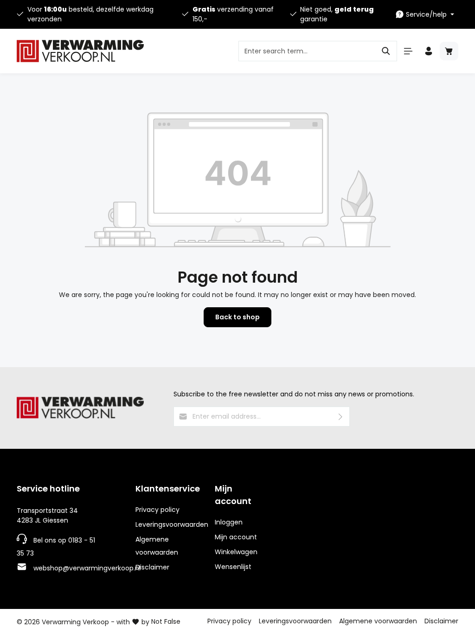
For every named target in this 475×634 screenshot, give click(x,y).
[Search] (386, 51)
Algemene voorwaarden (156, 546)
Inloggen (229, 522)
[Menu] (408, 51)
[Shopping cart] (449, 51)
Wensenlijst (233, 566)
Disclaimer (152, 567)
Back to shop (237, 317)
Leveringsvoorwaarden (171, 524)
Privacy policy (157, 509)
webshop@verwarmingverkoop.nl (87, 568)
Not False (165, 621)
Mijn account (233, 495)
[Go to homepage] (80, 51)
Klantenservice (167, 488)
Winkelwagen (236, 551)
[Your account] (428, 51)
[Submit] (341, 417)
